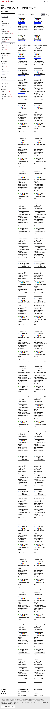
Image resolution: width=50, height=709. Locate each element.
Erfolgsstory (36, 693)
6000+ (4, 58)
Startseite (16, 1)
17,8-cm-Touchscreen (7, 98)
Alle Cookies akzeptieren (8, 706)
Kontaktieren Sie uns (23, 689)
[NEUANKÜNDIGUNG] (21, 18)
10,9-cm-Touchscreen (7, 96)
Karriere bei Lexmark (5, 693)
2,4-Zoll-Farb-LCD (6, 93)
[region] (25, 703)
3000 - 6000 (5, 57)
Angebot (5, 79)
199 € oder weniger (6, 71)
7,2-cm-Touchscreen (7, 94)
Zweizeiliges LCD (6, 91)
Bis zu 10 (5, 63)
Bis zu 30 (5, 45)
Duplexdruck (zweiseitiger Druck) (8, 84)
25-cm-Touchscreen (7, 99)
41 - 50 (5, 49)
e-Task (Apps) (6, 86)
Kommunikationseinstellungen (23, 691)
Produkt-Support (21, 693)
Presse (35, 691)
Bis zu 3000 (5, 55)
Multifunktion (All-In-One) (8, 33)
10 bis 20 (5, 65)
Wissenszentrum (38, 689)
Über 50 (5, 50)
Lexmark (3, 689)
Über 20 (5, 66)
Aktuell (5, 25)
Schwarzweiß (6, 39)
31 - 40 (5, 47)
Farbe (4, 41)
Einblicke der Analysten (38, 695)
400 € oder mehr (6, 74)
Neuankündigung (6, 23)
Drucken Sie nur (6, 31)
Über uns (3, 691)
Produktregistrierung (22, 695)
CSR (2, 695)
